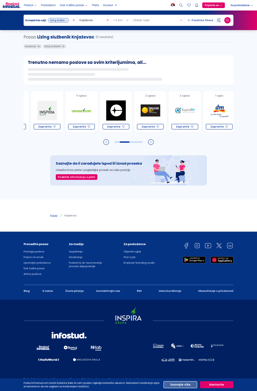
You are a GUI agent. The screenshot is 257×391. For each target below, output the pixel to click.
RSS (139, 291)
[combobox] (49, 20)
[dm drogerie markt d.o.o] (213, 111)
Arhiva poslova (32, 274)
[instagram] (197, 246)
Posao (54, 215)
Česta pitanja (74, 291)
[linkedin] (229, 246)
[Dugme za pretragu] (227, 20)
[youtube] (208, 246)
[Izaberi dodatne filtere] (219, 20)
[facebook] (186, 246)
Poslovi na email (33, 257)
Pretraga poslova (34, 251)
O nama (47, 291)
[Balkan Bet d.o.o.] (144, 111)
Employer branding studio (139, 263)
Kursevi (108, 5)
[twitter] (219, 246)
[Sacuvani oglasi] (189, 5)
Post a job (129, 257)
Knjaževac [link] (71, 215)
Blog (27, 291)
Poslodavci (48, 5)
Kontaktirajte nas (108, 291)
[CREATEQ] (110, 111)
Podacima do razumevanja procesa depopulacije (85, 264)
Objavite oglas (132, 251)
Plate (95, 5)
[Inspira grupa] (41, 111)
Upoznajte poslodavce (37, 263)
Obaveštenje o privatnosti (215, 291)
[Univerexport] (75, 111)
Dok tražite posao (34, 268)
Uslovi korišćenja (170, 291)
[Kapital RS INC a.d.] (178, 111)
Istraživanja (75, 257)
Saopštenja (76, 251)
